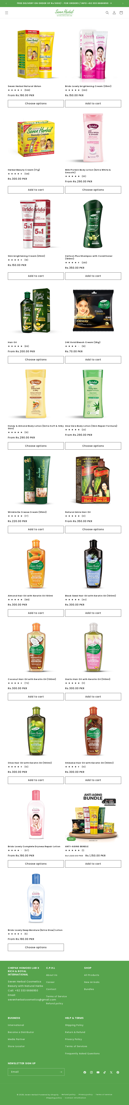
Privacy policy (86, 1094)
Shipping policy (54, 1098)
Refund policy (54, 1003)
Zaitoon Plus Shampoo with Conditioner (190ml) (88, 257)
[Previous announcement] (6, 3)
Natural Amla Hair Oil (78, 512)
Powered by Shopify (49, 1094)
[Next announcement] (122, 3)
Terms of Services (76, 1046)
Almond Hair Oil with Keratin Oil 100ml (30, 596)
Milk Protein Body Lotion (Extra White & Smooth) (88, 171)
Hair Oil (12, 342)
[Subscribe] (60, 1072)
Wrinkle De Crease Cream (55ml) (27, 512)
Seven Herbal (31, 1094)
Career (50, 982)
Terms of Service (56, 996)
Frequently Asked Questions (82, 1053)
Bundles (89, 989)
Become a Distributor (21, 1032)
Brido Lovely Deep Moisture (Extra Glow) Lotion (35, 930)
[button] (6, 12)
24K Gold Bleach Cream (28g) (82, 342)
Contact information (75, 1098)
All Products (91, 975)
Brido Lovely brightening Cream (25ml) (88, 86)
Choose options (36, 103)
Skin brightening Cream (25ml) (26, 256)
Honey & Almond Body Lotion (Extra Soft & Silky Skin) (36, 427)
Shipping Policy (74, 1025)
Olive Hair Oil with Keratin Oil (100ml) (30, 763)
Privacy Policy (73, 1039)
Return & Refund (75, 1032)
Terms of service (104, 1094)
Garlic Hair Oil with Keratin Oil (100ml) (87, 679)
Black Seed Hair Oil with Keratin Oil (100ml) (90, 596)
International (16, 1025)
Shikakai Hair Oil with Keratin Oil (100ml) (89, 763)
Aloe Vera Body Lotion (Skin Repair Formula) (91, 426)
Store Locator (16, 1046)
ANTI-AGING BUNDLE (76, 846)
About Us (51, 975)
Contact (51, 989)
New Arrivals (91, 982)
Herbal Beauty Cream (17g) (24, 170)
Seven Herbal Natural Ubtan (24, 86)
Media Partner (16, 1039)
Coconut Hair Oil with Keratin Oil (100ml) (32, 679)
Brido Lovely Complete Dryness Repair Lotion (34, 846)
